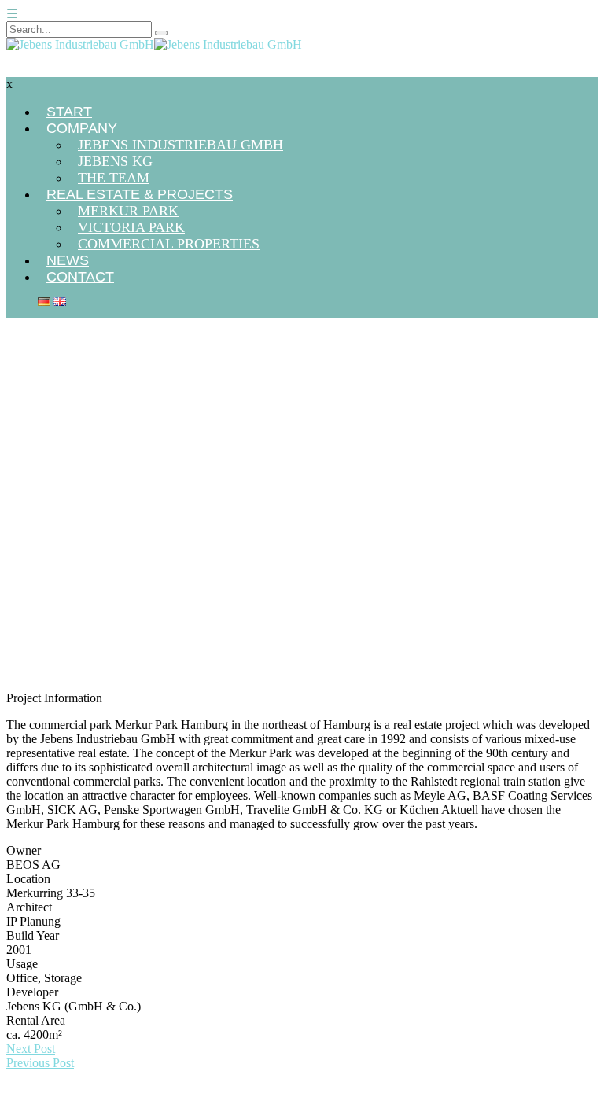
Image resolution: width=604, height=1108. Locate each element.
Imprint (425, 1100)
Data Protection (555, 1100)
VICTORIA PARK (131, 227)
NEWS (67, 260)
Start (17, 351)
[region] (302, 530)
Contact (480, 1100)
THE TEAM (113, 178)
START (69, 112)
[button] (302, 640)
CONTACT (80, 277)
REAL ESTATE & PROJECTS (139, 194)
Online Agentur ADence (107, 1100)
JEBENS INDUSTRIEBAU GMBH (180, 145)
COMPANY (81, 128)
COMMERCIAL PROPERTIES (169, 244)
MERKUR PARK (128, 211)
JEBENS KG (115, 161)
